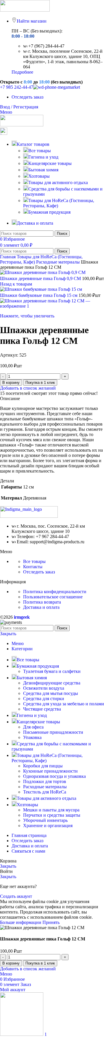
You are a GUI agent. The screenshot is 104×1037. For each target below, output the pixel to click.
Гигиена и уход (43, 157)
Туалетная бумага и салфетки (52, 671)
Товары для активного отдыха (58, 182)
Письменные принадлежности (53, 732)
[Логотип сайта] (25, 10)
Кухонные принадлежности (50, 771)
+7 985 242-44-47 (16, 87)
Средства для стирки (43, 698)
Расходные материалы (58, 261)
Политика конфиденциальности (54, 591)
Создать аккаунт (16, 896)
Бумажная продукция (49, 212)
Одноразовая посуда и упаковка (54, 776)
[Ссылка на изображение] (29, 516)
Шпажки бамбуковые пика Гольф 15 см (39, 295)
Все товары (39, 150)
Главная (8, 256)
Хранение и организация (48, 825)
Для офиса (33, 726)
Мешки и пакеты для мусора (51, 809)
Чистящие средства (42, 709)
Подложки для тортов (44, 781)
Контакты (32, 566)
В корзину (11, 382)
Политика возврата (42, 602)
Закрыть (8, 633)
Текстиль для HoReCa (44, 791)
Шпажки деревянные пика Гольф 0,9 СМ (41, 278)
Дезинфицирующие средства (51, 682)
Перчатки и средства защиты (51, 815)
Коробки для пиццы (43, 765)
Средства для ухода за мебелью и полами (63, 703)
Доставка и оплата (41, 607)
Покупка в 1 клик (40, 382)
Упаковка (32, 737)
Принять (51, 922)
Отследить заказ (39, 571)
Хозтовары (39, 176)
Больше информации (21, 922)
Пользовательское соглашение (53, 596)
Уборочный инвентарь (45, 820)
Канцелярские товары (50, 163)
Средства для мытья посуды (50, 693)
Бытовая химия (43, 169)
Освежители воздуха (43, 688)
